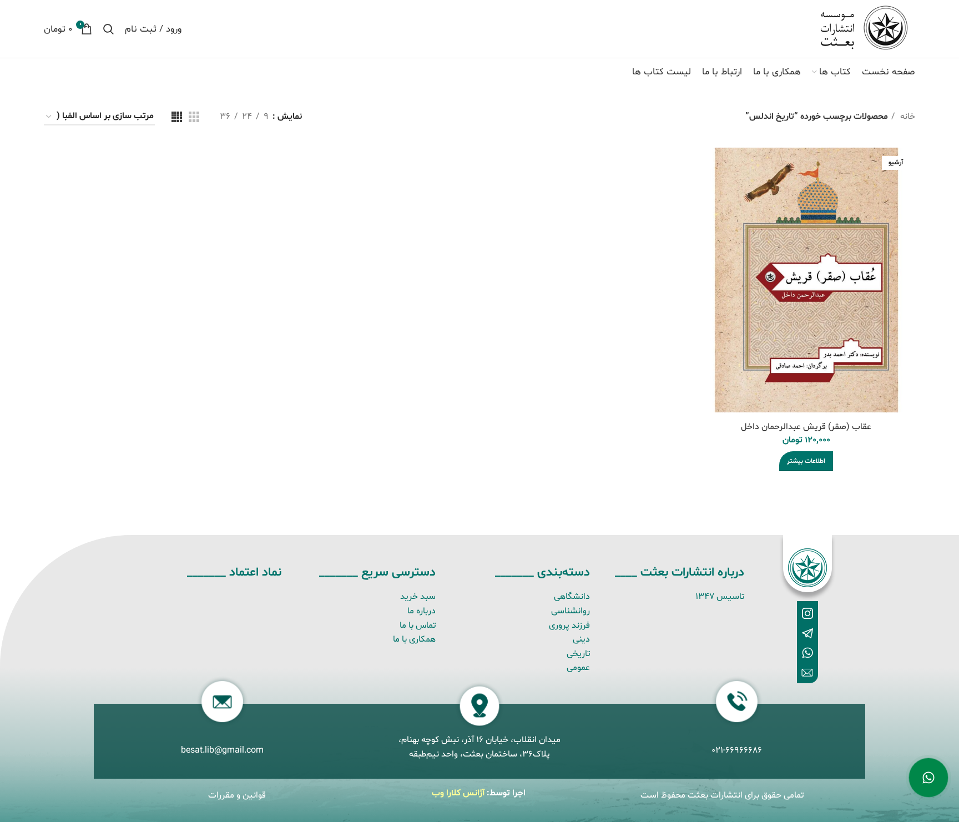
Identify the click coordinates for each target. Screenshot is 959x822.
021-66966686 (736, 750)
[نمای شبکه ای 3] (194, 117)
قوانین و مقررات (237, 795)
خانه (906, 116)
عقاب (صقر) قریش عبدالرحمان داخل (806, 427)
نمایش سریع (711, 165)
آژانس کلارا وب (458, 793)
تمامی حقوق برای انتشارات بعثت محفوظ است (722, 795)
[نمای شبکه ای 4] (176, 117)
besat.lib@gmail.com (222, 750)
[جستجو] (108, 29)
